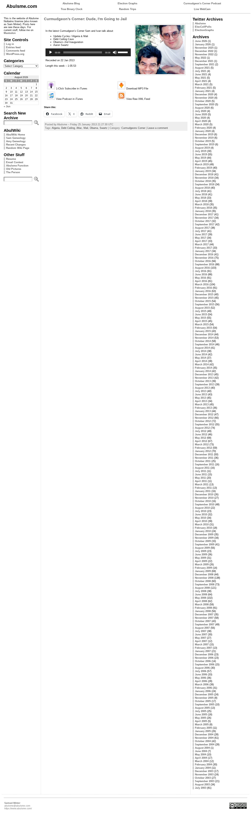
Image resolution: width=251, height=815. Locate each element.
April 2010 (201, 521)
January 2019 (203, 171)
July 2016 (200, 271)
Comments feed (15, 50)
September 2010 (204, 504)
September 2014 (204, 344)
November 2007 (204, 617)
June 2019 (201, 154)
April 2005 (201, 721)
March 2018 (202, 204)
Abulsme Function (17, 165)
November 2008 (204, 577)
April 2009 (201, 561)
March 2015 (202, 324)
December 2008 (204, 574)
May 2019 (200, 157)
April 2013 (201, 401)
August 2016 (202, 267)
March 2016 (202, 284)
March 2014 (202, 364)
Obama (94, 127)
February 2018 (203, 207)
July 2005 (200, 711)
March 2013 (202, 404)
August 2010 (202, 507)
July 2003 (200, 787)
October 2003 (203, 777)
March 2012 (202, 444)
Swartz (103, 127)
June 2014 (201, 354)
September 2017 (204, 224)
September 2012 (204, 424)
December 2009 (204, 534)
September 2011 (204, 464)
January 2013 (203, 411)
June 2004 (201, 751)
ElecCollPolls (203, 26)
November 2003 (204, 774)
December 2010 (204, 494)
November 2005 (204, 697)
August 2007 (202, 627)
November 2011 (204, 457)
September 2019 (204, 144)
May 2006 (200, 677)
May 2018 (200, 197)
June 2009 (201, 554)
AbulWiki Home (15, 134)
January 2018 (203, 211)
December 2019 (204, 134)
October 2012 (203, 421)
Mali (86, 127)
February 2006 (203, 687)
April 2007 (201, 641)
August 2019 (202, 147)
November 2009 (204, 537)
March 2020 (202, 124)
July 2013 (200, 391)
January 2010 (203, 531)
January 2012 (203, 451)
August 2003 (202, 784)
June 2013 (201, 394)
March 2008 (202, 604)
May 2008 (200, 597)
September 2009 (204, 544)
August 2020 (202, 107)
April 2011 (201, 481)
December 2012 (204, 414)
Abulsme (200, 23)
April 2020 (201, 121)
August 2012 (202, 427)
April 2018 (201, 201)
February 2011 (203, 487)
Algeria (56, 127)
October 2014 (203, 341)
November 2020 (204, 97)
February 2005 (203, 727)
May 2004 (200, 754)
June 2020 (201, 114)
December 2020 (204, 94)
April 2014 (201, 361)
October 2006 (203, 661)
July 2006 (200, 671)
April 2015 (201, 321)
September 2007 (204, 624)
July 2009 (200, 551)
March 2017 (202, 244)
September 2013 (204, 384)
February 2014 (203, 367)
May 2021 (200, 77)
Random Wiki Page (17, 147)
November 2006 (204, 657)
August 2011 (202, 467)
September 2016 (204, 264)
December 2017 (204, 214)
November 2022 (204, 54)
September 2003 (204, 781)
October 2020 (203, 101)
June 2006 (201, 674)
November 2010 (204, 497)
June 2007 (201, 634)
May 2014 (200, 357)
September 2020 (204, 104)
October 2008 (203, 581)
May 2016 (200, 277)
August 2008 (202, 587)
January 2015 (203, 331)
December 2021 (204, 61)
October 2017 (203, 221)
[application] (88, 52)
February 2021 (203, 87)
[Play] (51, 52)
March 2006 (202, 684)
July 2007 (200, 631)
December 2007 (204, 614)
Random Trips (127, 9)
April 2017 (201, 241)
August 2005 (202, 707)
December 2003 (204, 771)
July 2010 (200, 511)
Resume (11, 158)
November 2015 (204, 297)
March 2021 (202, 84)
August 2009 (202, 547)
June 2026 (201, 41)
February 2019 (203, 167)
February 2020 (203, 127)
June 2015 (201, 314)
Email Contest (14, 162)
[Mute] (115, 52)
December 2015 (204, 294)
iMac (79, 127)
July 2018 (200, 191)
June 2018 (201, 194)
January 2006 (203, 691)
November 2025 (204, 47)
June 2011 (201, 474)
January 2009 (203, 571)
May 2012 (200, 437)
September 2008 (204, 584)
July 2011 (200, 471)
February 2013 (203, 407)
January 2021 (203, 91)
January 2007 (203, 651)
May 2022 (200, 57)
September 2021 (204, 64)
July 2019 (200, 151)
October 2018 (203, 181)
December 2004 (204, 734)
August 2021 (202, 67)
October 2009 (203, 541)
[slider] (123, 51)
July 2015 (200, 311)
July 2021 (200, 71)
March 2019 (202, 164)
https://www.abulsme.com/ (18, 808)
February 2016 (203, 287)
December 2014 (204, 334)
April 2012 (201, 441)
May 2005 (200, 717)
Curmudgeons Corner (133, 127)
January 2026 (203, 44)
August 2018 (202, 187)
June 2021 (201, 74)
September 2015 (204, 304)
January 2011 (203, 491)
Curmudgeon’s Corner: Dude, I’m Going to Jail (85, 19)
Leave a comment (157, 127)
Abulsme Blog (71, 3)
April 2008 (201, 601)
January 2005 (203, 731)
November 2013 (204, 377)
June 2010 (201, 514)
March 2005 (202, 724)
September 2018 (204, 184)
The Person (13, 172)
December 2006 (204, 654)
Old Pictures (13, 168)
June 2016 (201, 274)
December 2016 (204, 254)
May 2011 (200, 477)
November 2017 (204, 217)
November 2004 (204, 737)
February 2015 (203, 327)
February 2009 (203, 567)
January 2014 (203, 371)
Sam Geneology (15, 137)
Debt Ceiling (68, 127)
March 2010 (202, 524)
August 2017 (202, 227)
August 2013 (202, 387)
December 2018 (204, 174)
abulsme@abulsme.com (17, 805)
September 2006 (204, 664)
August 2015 (202, 307)
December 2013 (204, 374)
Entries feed (13, 47)
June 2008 (201, 594)
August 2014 (202, 347)
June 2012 (201, 434)
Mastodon (10, 33)
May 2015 (200, 317)
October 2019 (203, 141)
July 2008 (200, 591)
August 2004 (202, 747)
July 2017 (200, 231)
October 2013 (203, 381)
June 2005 (201, 714)
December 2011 (204, 454)
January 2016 (203, 291)
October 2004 (203, 741)
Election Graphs (127, 3)
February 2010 (203, 527)
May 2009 (200, 557)
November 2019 (204, 137)
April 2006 (201, 681)
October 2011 (203, 461)
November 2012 (204, 417)
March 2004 (202, 761)
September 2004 (204, 744)
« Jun (7, 106)
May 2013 (200, 397)
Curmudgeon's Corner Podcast (202, 3)
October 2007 (203, 621)
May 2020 (200, 117)
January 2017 (203, 251)
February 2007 (203, 647)
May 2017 (200, 237)
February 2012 (203, 447)
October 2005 (203, 701)
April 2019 (201, 161)
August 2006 (202, 667)
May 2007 (200, 637)
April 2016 (201, 281)
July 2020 (200, 111)
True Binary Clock (71, 9)
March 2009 (202, 564)
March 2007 (202, 644)
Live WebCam (202, 9)
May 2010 (200, 517)
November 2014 (204, 337)
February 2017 (203, 247)
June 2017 (201, 234)
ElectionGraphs (204, 30)
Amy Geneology (15, 141)
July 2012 (200, 431)
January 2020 (203, 131)
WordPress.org (15, 54)
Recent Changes (16, 144)
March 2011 (201, 484)
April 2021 (201, 81)
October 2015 (203, 301)
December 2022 (204, 51)
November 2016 (204, 257)
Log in (10, 44)
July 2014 (200, 351)
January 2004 (203, 767)
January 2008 (203, 611)
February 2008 (203, 607)
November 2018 (204, 177)
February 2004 (203, 764)
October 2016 (203, 261)
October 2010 (203, 501)
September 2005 (204, 704)
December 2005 (204, 694)
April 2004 (201, 757)
